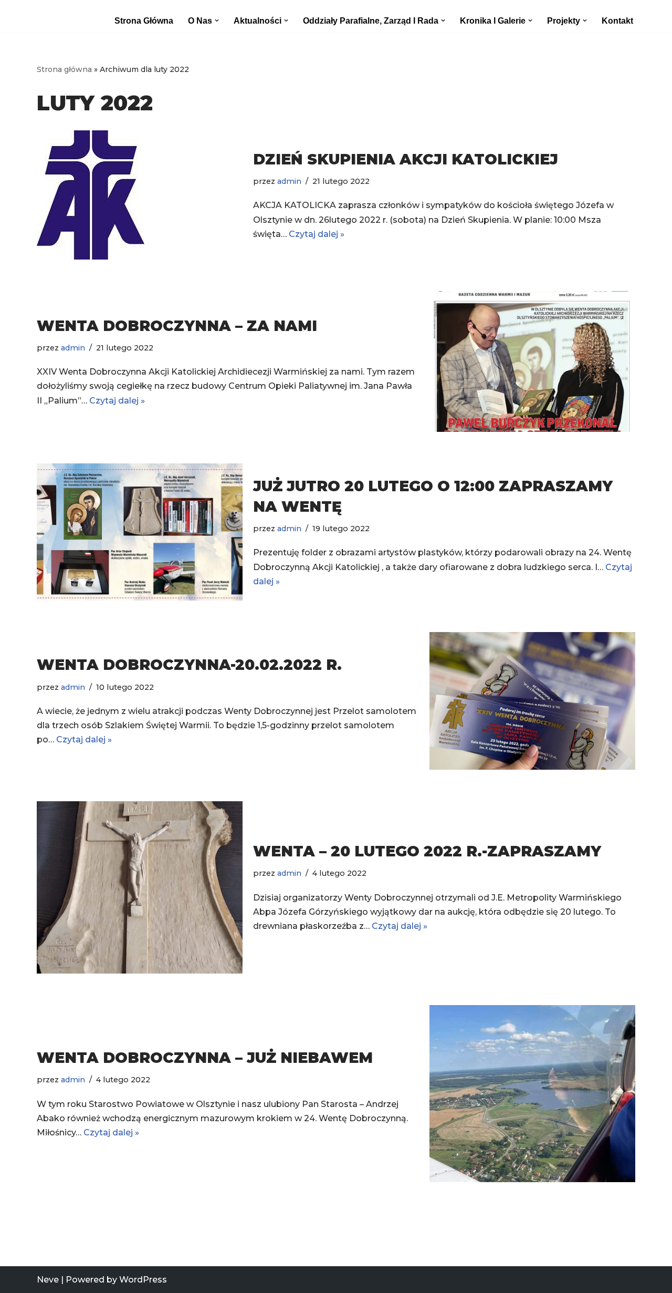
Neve (48, 1280)
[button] (217, 20)
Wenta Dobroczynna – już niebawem (205, 1058)
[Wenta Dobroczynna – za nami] (532, 361)
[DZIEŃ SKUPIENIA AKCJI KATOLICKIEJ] (140, 195)
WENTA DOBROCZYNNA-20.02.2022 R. (189, 665)
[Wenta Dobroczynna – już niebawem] (532, 1094)
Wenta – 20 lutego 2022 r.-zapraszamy (427, 851)
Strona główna (143, 20)
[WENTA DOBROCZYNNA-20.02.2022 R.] (532, 700)
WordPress (143, 1280)
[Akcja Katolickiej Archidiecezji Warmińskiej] (61, 16)
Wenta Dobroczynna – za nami (177, 326)
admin (289, 181)
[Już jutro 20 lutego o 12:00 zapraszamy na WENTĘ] (140, 532)
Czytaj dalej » (316, 234)
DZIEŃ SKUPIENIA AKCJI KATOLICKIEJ (405, 159)
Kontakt (617, 20)
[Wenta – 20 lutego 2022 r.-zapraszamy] (140, 887)
